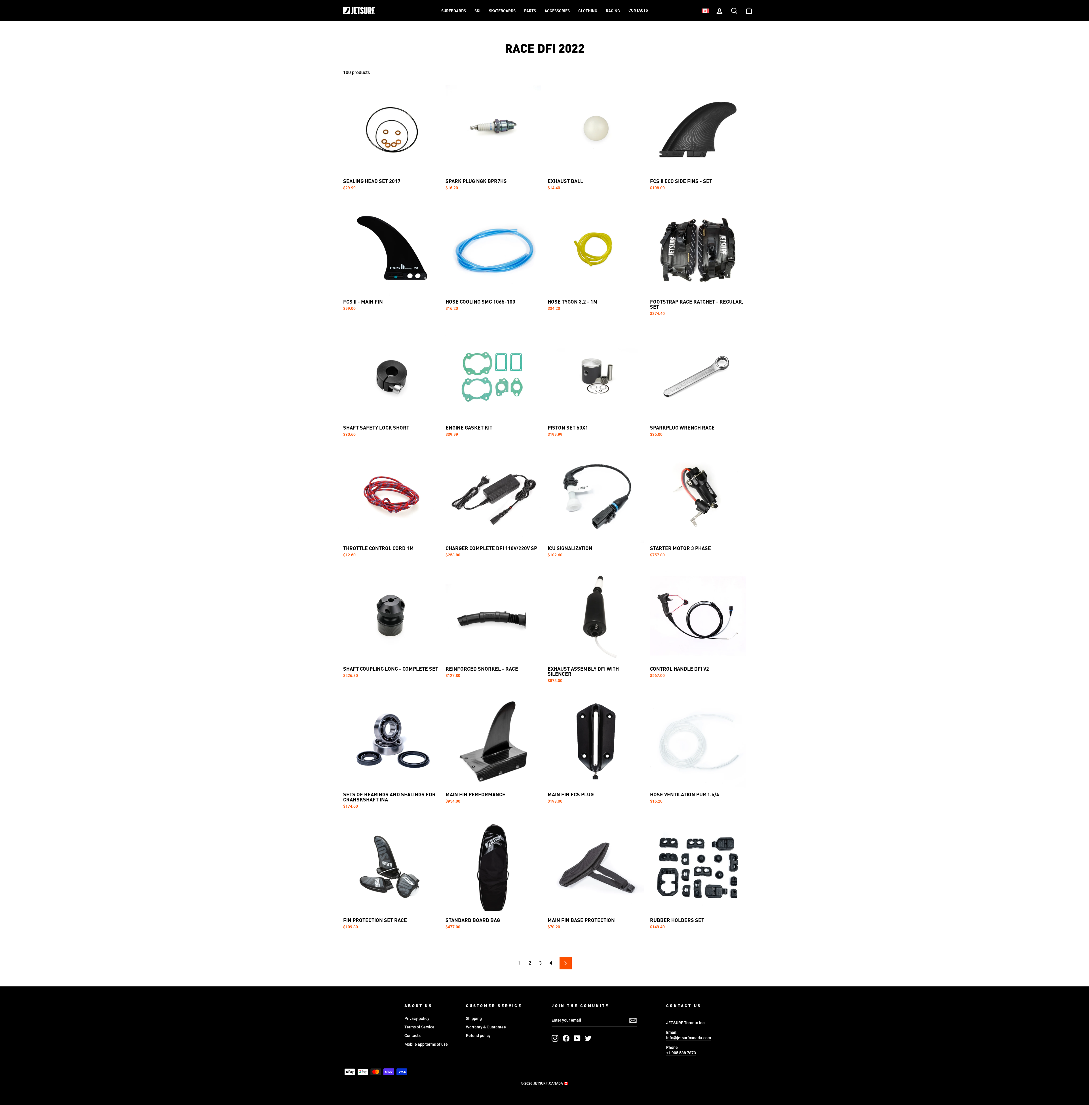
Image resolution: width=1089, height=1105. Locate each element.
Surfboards (453, 11)
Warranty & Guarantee (486, 1027)
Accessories (557, 11)
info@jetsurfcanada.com (688, 1037)
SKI (477, 11)
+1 (681, 1053)
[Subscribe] (633, 1020)
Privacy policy (416, 1018)
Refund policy (478, 1035)
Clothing (587, 11)
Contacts (638, 10)
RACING (613, 11)
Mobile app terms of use (426, 1044)
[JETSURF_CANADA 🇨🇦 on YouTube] (577, 1038)
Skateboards (502, 11)
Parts (530, 11)
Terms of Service (419, 1027)
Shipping (474, 1018)
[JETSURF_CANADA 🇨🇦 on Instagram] (555, 1038)
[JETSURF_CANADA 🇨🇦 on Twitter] (588, 1038)
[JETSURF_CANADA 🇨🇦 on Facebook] (566, 1038)
